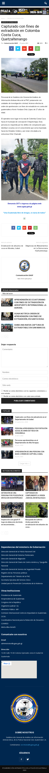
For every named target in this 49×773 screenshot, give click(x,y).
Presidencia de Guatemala (11, 595)
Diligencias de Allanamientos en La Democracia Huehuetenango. (37, 248)
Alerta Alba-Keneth (8, 627)
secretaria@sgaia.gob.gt (30, 745)
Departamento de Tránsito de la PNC (15, 576)
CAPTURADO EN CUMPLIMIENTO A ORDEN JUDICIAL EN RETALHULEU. (35, 495)
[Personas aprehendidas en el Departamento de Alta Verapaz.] (7, 443)
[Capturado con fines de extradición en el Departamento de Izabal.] (7, 420)
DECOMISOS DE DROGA (9, 490)
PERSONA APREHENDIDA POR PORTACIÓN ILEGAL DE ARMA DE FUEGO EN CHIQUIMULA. (31, 430)
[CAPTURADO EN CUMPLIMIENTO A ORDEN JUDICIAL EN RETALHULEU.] (36, 483)
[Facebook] (21, 759)
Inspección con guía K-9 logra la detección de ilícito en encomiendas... (12, 522)
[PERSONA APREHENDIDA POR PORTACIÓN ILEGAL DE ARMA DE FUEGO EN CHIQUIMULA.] (7, 431)
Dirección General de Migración (13, 559)
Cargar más (24, 464)
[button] (45, 3)
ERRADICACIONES (31, 516)
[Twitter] (27, 759)
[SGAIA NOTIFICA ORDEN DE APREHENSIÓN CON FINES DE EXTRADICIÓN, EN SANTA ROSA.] (7, 316)
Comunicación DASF (11, 43)
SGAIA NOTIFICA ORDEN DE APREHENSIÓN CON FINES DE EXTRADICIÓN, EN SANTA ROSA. (29, 316)
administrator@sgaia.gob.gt (11, 643)
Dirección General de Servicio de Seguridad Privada (20, 569)
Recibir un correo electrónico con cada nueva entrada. (22, 396)
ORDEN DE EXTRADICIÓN (9, 22)
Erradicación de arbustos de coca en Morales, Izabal (12, 247)
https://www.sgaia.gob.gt (24, 278)
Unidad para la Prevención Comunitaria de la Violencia (22, 583)
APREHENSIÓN (30, 490)
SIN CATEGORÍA (6, 516)
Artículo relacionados (10, 290)
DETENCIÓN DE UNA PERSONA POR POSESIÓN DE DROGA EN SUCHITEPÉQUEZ (12, 495)
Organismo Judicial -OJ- (10, 606)
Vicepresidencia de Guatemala (12, 599)
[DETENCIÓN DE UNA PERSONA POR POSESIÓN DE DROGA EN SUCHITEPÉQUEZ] (12, 483)
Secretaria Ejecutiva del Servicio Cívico (15, 580)
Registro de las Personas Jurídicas (14, 573)
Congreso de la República (11, 602)
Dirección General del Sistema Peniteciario (17, 555)
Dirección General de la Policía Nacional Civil (18, 551)
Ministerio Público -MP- (10, 609)
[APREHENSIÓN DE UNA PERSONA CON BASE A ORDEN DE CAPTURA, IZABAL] (7, 454)
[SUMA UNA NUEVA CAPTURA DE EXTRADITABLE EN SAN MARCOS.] (7, 328)
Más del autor (8, 293)
